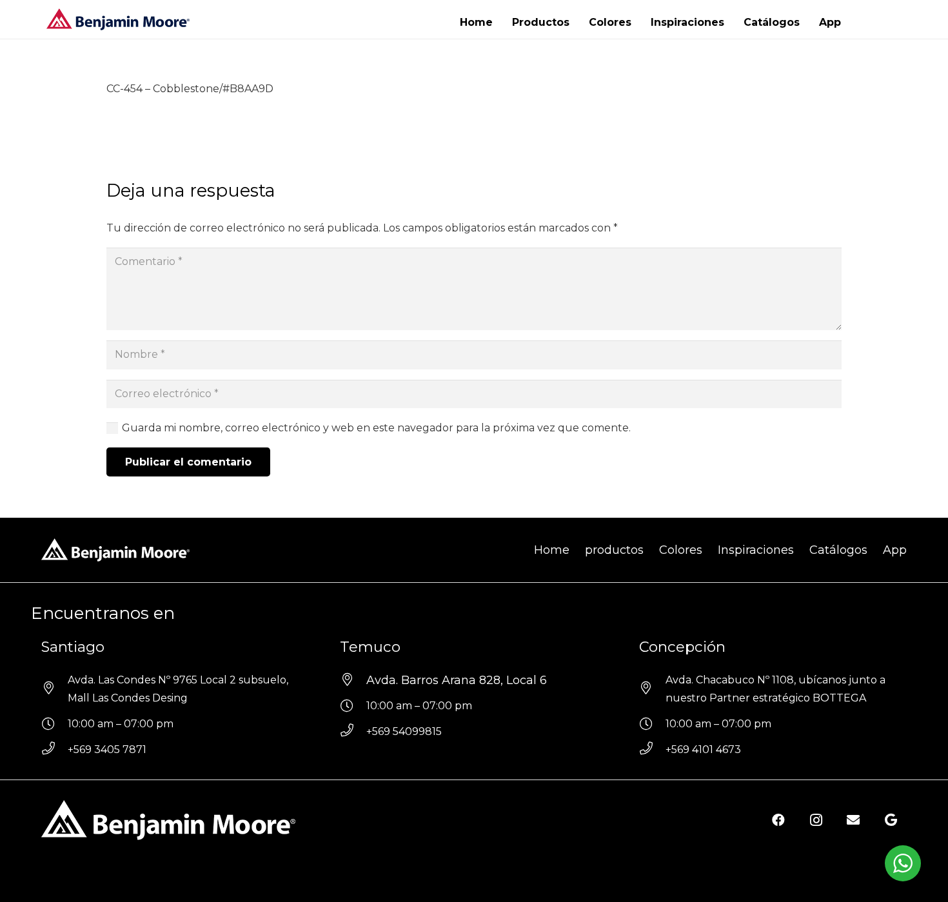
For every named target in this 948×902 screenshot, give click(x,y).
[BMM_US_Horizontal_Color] (118, 19)
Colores (680, 550)
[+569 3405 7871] (54, 750)
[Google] (890, 820)
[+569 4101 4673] (652, 750)
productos (614, 550)
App (895, 550)
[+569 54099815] (353, 732)
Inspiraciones (756, 550)
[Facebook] (778, 820)
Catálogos (838, 550)
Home (551, 550)
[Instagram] (816, 820)
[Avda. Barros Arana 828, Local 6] (353, 680)
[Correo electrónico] (853, 820)
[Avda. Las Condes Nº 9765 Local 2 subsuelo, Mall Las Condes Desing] (54, 689)
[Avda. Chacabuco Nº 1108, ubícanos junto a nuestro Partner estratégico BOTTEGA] (652, 689)
